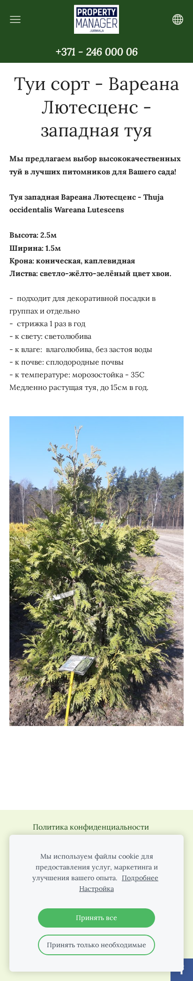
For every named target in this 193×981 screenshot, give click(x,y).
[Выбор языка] (178, 19)
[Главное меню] (15, 19)
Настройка (96, 888)
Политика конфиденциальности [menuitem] (91, 826)
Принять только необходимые (96, 945)
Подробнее (140, 878)
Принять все (96, 918)
